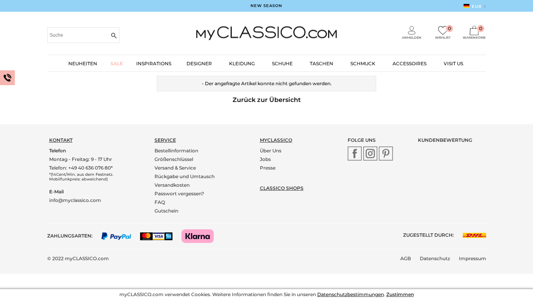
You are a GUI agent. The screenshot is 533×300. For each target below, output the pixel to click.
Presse (267, 168)
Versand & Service (175, 168)
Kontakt (61, 140)
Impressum (472, 258)
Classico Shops (282, 188)
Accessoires (409, 63)
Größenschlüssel (174, 159)
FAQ (160, 202)
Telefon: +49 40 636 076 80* (81, 168)
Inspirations (153, 63)
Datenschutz (435, 258)
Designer (199, 63)
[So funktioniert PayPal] (120, 236)
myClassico (276, 140)
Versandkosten (172, 185)
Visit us (453, 63)
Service (165, 140)
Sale (116, 63)
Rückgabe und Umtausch (185, 176)
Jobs (265, 159)
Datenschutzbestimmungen (350, 294)
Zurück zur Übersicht (267, 100)
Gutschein (166, 211)
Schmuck (362, 63)
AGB (405, 258)
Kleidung (242, 63)
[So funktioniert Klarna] (201, 236)
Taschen (321, 63)
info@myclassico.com (75, 200)
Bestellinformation (176, 151)
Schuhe (282, 63)
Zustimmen (400, 294)
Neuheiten (82, 63)
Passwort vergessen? (179, 193)
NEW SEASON (266, 5)
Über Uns (270, 151)
